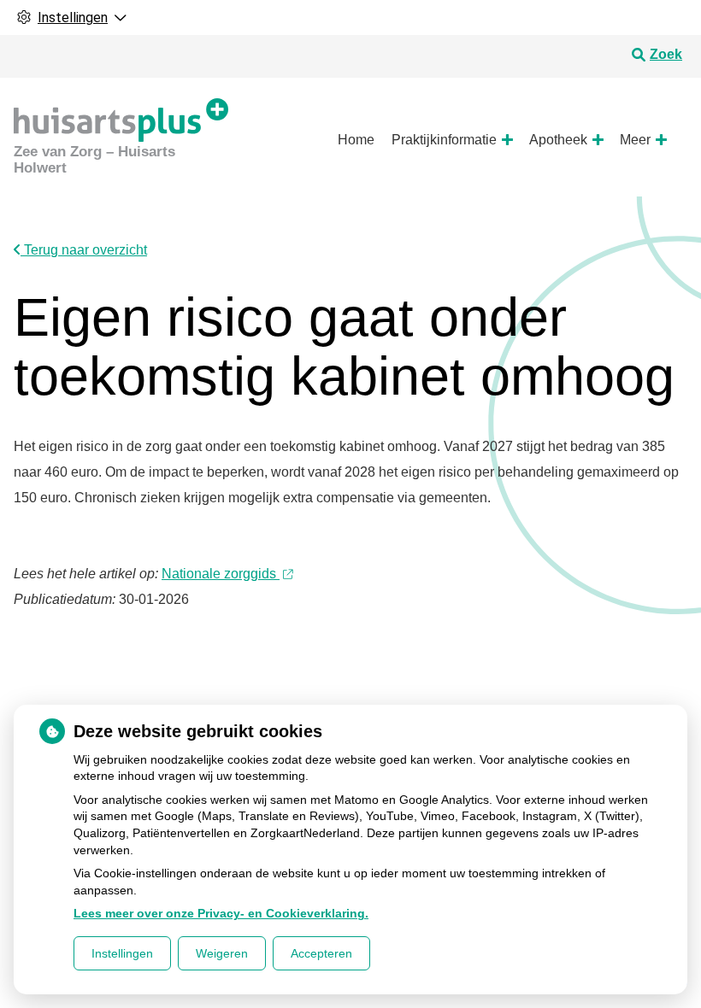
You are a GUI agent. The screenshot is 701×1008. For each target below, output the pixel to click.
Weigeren (222, 953)
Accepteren (321, 953)
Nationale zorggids (221, 573)
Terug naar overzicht (84, 250)
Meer (635, 139)
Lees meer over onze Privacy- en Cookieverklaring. (221, 913)
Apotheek (558, 139)
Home (356, 139)
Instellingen (122, 953)
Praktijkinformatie (444, 139)
